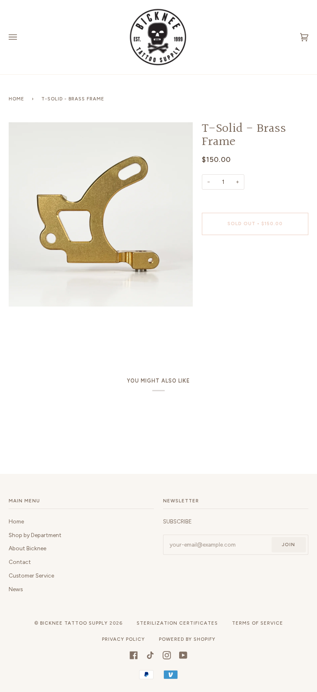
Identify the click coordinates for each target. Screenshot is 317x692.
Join (288, 544)
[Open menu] (21, 37)
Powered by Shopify (187, 639)
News (16, 589)
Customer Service (31, 575)
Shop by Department (35, 535)
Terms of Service (257, 623)
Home (16, 99)
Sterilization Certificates (177, 623)
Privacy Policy (123, 639)
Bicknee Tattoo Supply (74, 623)
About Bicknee (27, 548)
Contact (20, 562)
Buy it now (255, 258)
